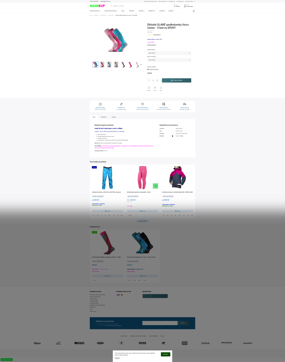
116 (118, 215)
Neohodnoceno (157, 34)
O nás (91, 309)
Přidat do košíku (177, 80)
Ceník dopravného (180, 1)
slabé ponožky (179, 128)
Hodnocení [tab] (103, 117)
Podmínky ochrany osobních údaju (97, 305)
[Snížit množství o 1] (149, 80)
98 (105, 215)
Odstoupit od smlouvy (6, 359)
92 (101, 215)
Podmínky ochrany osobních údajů (113, 325)
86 (97, 215)
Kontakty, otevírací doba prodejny (150, 1)
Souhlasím (165, 354)
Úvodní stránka (124, 336)
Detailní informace (151, 45)
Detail (108, 211)
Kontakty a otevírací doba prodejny (138, 336)
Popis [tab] (93, 117)
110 (113, 215)
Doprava (163, 336)
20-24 (94, 280)
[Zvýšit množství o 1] (157, 80)
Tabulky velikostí (172, 1)
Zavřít (189, 93)
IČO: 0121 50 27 (93, 311)
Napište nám (92, 307)
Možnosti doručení (154, 69)
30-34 (139, 280)
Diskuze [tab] (114, 117)
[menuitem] (96, 11)
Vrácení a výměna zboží (162, 1)
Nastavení (117, 358)
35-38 (144, 280)
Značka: (149, 32)
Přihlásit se (183, 323)
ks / (155, 296)
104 (109, 215)
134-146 (129, 215)
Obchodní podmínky (189, 1)
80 (93, 215)
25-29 (134, 280)
